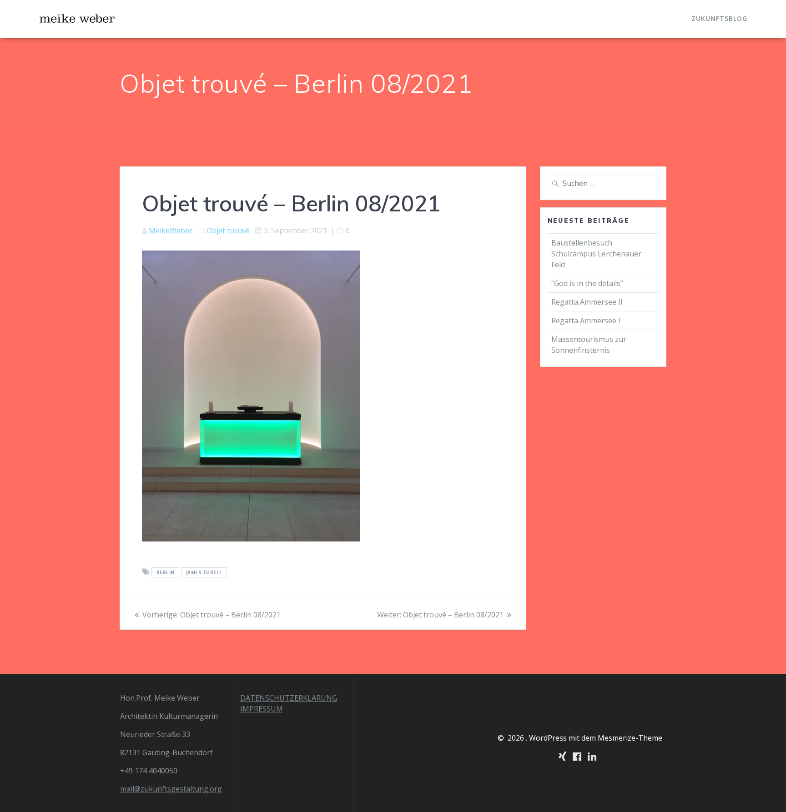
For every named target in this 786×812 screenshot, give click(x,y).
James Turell (204, 572)
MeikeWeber (170, 231)
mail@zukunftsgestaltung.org (171, 789)
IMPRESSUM (261, 709)
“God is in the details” (588, 283)
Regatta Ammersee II (587, 302)
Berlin (165, 572)
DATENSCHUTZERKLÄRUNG (288, 698)
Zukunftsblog (719, 18)
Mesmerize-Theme (630, 738)
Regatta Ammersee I (585, 321)
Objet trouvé (228, 231)
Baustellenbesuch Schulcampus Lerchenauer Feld (596, 254)
